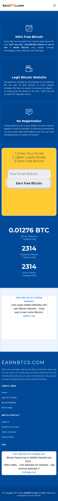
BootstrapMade (34, 495)
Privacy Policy (7, 437)
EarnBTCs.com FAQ (10, 427)
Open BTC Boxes (9, 397)
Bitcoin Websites (9, 402)
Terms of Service (9, 432)
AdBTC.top (29, 316)
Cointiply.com (29, 472)
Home (4, 392)
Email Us (5, 422)
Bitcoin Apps (7, 407)
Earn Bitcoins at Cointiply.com (29, 454)
